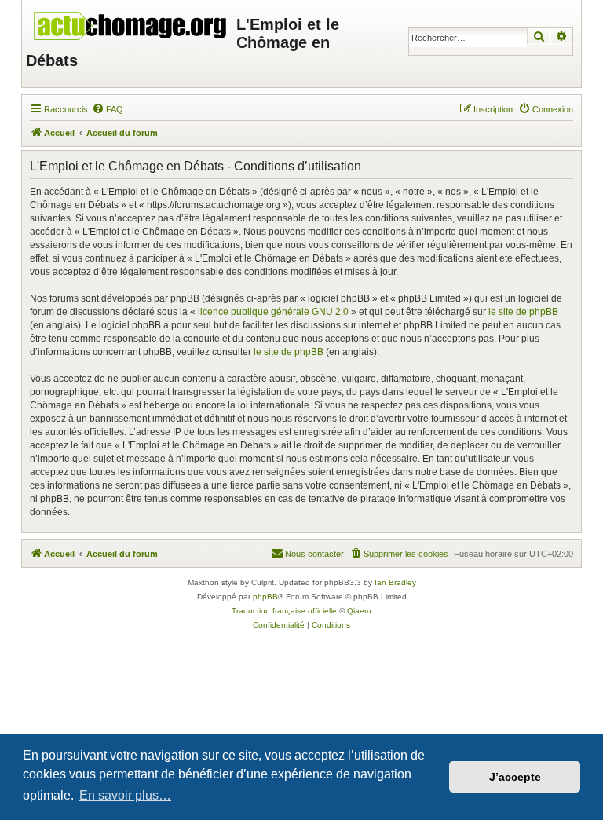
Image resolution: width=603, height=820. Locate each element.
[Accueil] (131, 22)
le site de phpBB (523, 311)
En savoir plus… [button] (125, 795)
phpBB (265, 596)
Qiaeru (359, 610)
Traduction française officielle (284, 610)
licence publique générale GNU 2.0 (273, 311)
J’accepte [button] (515, 777)
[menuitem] (107, 109)
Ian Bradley (395, 582)
